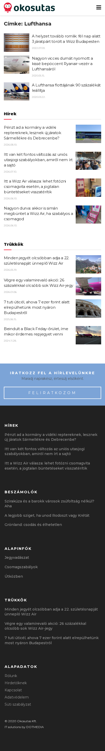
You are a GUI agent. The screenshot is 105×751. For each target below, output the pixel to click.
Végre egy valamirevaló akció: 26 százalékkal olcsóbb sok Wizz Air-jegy (45, 626)
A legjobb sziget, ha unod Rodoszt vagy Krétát (47, 515)
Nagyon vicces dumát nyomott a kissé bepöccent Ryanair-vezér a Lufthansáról (62, 63)
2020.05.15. (38, 75)
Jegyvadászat (17, 557)
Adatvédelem (17, 697)
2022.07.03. (38, 48)
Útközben (14, 576)
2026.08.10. (10, 144)
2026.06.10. (10, 198)
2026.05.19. (10, 269)
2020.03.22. (38, 97)
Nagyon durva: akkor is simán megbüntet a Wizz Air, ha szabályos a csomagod (38, 213)
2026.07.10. (10, 171)
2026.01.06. (10, 292)
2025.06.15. (10, 319)
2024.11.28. (10, 340)
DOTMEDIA (35, 727)
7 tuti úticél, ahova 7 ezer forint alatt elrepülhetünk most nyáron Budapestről (37, 307)
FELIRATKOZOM (52, 393)
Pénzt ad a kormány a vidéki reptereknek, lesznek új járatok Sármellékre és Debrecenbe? (32, 132)
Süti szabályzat (18, 704)
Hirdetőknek (16, 683)
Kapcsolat (13, 690)
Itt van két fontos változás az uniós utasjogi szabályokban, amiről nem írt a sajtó (38, 159)
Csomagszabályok (21, 567)
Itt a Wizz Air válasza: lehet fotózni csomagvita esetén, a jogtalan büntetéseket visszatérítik (35, 186)
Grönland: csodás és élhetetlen (33, 524)
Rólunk (11, 676)
